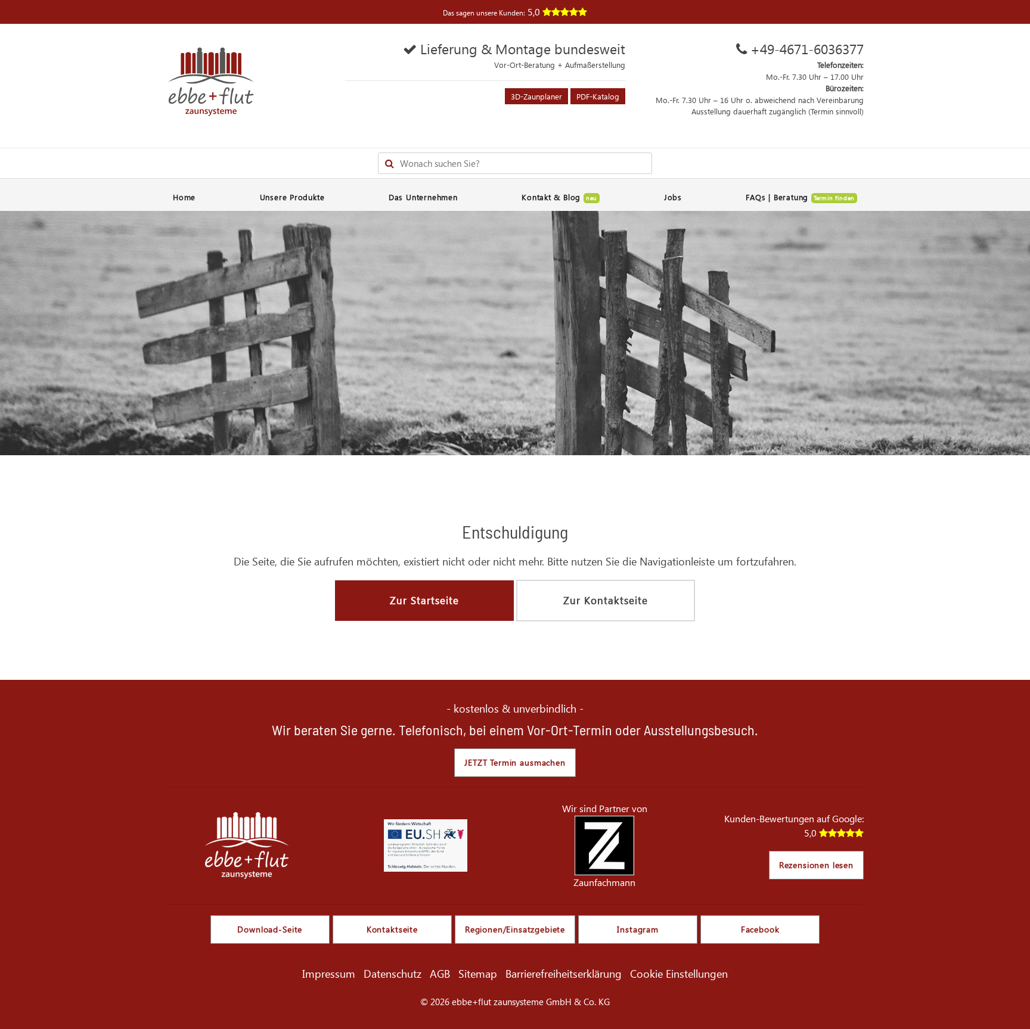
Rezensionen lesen (816, 865)
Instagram (638, 929)
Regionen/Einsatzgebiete (515, 929)
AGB (440, 973)
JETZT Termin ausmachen (514, 762)
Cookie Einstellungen (679, 973)
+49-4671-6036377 (807, 48)
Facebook (760, 929)
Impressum (328, 973)
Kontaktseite (392, 929)
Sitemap (477, 973)
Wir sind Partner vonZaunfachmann (604, 845)
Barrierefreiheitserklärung (563, 973)
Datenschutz (392, 973)
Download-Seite (269, 929)
